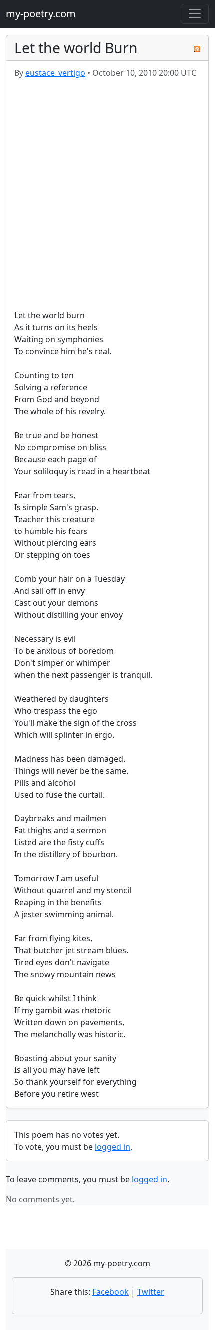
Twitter (151, 1291)
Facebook (110, 1291)
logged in (112, 1146)
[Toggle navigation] (195, 14)
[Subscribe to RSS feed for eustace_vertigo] (197, 48)
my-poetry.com (41, 13)
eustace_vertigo (56, 72)
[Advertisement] (107, 194)
